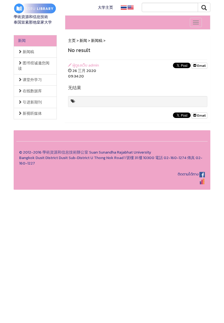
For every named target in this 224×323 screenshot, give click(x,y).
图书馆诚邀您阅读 (33, 65)
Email (201, 65)
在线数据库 (32, 91)
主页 (72, 41)
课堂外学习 (32, 80)
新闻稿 (28, 52)
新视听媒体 (32, 113)
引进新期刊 (32, 102)
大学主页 (105, 7)
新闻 (22, 41)
